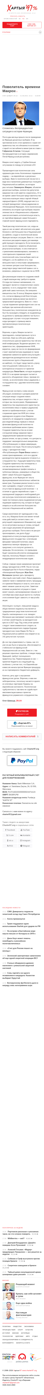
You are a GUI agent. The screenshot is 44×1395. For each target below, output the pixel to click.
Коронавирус (8, 1343)
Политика (6, 1326)
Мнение (5, 1280)
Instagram (26, 840)
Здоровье (19, 1336)
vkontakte (26, 835)
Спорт (20, 1330)
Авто (28, 1336)
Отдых (35, 1336)
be (20, 18)
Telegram (26, 846)
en (27, 18)
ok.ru (11, 840)
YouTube (26, 830)
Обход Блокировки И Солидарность (17, 1339)
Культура (29, 1330)
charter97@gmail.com (11, 1383)
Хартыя (22, 8)
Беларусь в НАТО (23, 1343)
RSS (11, 846)
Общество (17, 1326)
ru (23, 18)
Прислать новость (17, 16)
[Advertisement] (22, 60)
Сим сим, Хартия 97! (31, 25)
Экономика (29, 1326)
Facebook (11, 830)
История (6, 1333)
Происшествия (8, 1330)
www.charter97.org (29, 1370)
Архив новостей (10, 18)
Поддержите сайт (12, 25)
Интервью (25, 1333)
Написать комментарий (22, 736)
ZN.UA (19, 701)
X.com (11, 835)
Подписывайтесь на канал (22, 724)
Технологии (7, 1336)
